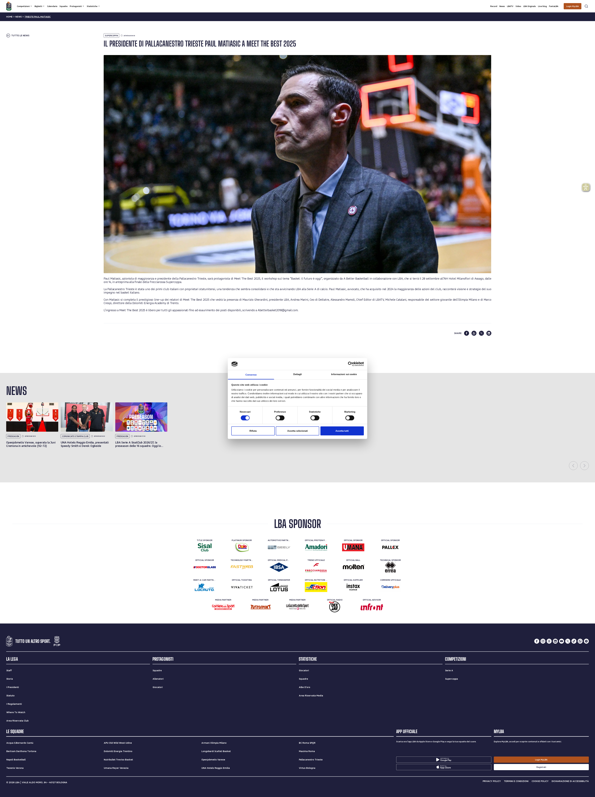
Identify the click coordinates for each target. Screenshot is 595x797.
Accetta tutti (342, 431)
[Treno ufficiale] (316, 567)
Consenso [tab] (251, 374)
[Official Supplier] (353, 587)
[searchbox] (297, 4)
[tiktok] (573, 641)
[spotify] (586, 641)
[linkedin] (488, 333)
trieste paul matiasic (37, 17)
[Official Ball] (353, 567)
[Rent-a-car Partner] (204, 587)
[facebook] (466, 333)
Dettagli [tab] (297, 374)
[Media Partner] (223, 606)
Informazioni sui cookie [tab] (344, 374)
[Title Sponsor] (204, 547)
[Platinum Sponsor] (242, 547)
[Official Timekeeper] (279, 587)
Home (9, 17)
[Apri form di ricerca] (586, 6)
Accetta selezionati (297, 431)
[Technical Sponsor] (390, 567)
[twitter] (481, 333)
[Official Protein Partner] (316, 547)
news (18, 17)
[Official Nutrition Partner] (316, 587)
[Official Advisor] (372, 606)
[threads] (549, 641)
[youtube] (561, 641)
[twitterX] (567, 641)
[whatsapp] (474, 333)
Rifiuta (253, 431)
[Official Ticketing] (242, 587)
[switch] (280, 417)
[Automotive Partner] (279, 547)
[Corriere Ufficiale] (390, 587)
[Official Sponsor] (353, 547)
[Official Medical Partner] (279, 567)
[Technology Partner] (242, 567)
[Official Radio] (334, 606)
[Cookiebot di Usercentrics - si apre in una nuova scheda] (350, 364)
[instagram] (542, 641)
